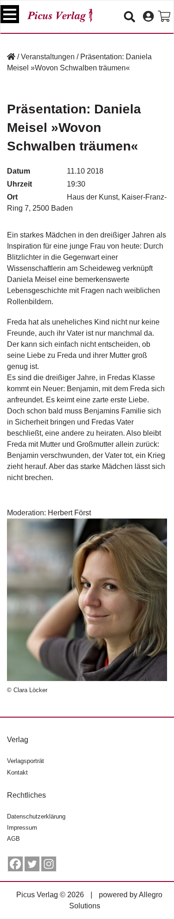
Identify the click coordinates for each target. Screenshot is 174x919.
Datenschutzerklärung (36, 816)
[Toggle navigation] (9, 14)
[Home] (11, 57)
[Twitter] (32, 863)
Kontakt (17, 772)
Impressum (22, 827)
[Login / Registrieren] (148, 16)
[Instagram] (48, 863)
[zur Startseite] (60, 15)
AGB (13, 838)
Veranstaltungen (48, 57)
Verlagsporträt (25, 760)
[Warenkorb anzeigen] (164, 16)
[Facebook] (15, 863)
